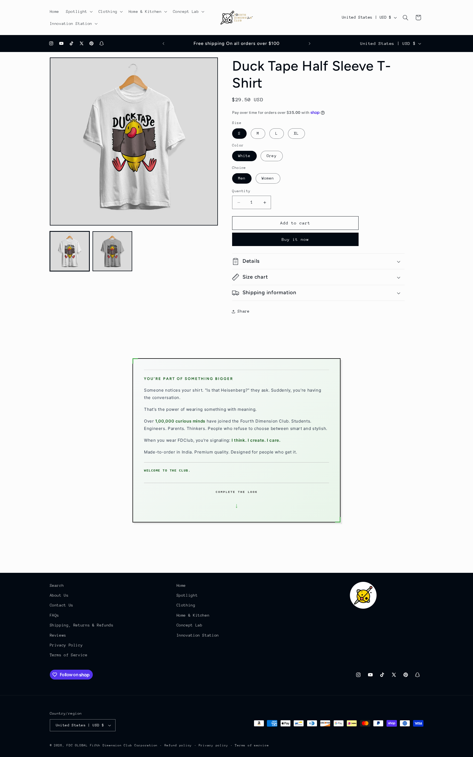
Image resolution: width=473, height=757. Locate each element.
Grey (271, 156)
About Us (59, 595)
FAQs (54, 615)
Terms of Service (69, 655)
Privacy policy (213, 745)
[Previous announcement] (163, 43)
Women (268, 178)
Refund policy (178, 745)
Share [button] (243, 311)
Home (181, 585)
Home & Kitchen (193, 615)
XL (296, 133)
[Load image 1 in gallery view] (70, 251)
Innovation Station (198, 635)
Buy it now (295, 239)
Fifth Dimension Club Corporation (124, 745)
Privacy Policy (66, 645)
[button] (79, 11)
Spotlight (187, 595)
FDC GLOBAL (77, 745)
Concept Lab (190, 625)
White (244, 156)
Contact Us (61, 605)
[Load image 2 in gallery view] (112, 251)
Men (242, 178)
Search (57, 585)
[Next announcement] (310, 43)
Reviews (58, 635)
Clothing (186, 605)
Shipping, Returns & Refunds (82, 625)
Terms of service (252, 745)
